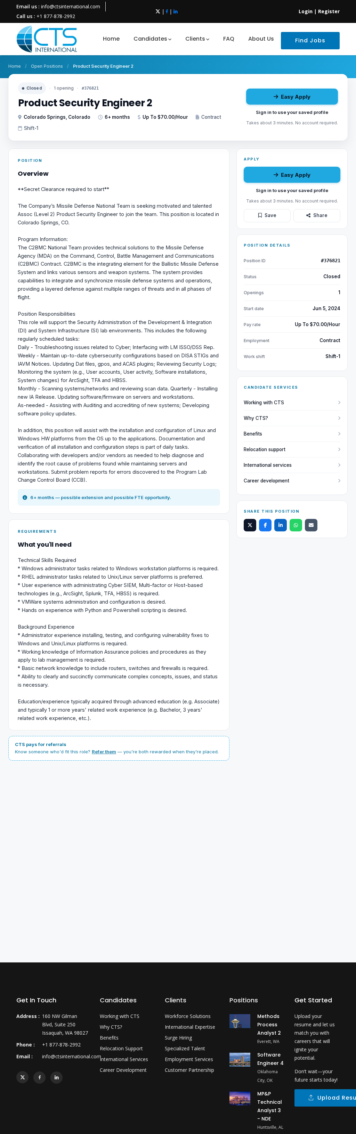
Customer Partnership (189, 1070)
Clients (195, 39)
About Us (261, 39)
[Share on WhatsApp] (296, 525)
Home (111, 39)
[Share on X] (250, 525)
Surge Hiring (178, 1037)
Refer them (104, 751)
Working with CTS (264, 402)
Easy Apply (295, 96)
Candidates (150, 39)
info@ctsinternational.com (70, 6)
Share (320, 215)
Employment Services (189, 1059)
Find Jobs (310, 40)
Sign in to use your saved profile (292, 112)
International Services (124, 1059)
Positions (243, 1000)
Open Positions (47, 66)
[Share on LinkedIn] (280, 525)
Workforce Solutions (188, 1016)
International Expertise (190, 1027)
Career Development (123, 1070)
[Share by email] (311, 525)
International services (268, 465)
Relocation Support (121, 1048)
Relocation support (264, 449)
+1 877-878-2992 (56, 16)
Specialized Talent (185, 1048)
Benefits (253, 434)
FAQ (228, 39)
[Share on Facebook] (265, 525)
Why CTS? (256, 418)
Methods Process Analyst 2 (269, 1024)
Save (270, 215)
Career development (266, 480)
